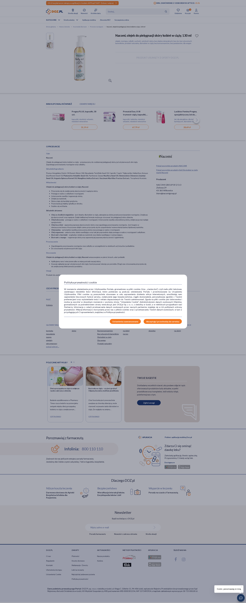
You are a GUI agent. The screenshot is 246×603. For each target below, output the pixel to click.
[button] (241, 598)
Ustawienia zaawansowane (125, 321)
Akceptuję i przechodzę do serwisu (162, 321)
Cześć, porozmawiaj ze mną (229, 589)
